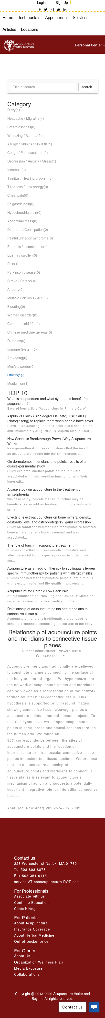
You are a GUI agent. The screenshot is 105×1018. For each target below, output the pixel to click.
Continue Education (31, 902)
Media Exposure (28, 968)
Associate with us (29, 896)
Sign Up (62, 2)
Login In (43, 2)
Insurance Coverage (32, 929)
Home (7, 17)
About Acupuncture (31, 923)
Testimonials (29, 17)
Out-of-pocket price (31, 941)
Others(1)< (15, 374)
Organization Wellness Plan (38, 962)
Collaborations (27, 974)
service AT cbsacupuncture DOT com (47, 881)
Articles (9, 29)
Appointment (56, 17)
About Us (22, 955)
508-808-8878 (33, 869)
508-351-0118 (34, 875)
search (87, 86)
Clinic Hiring (25, 908)
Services (80, 17)
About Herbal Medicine (34, 935)
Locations (29, 29)
